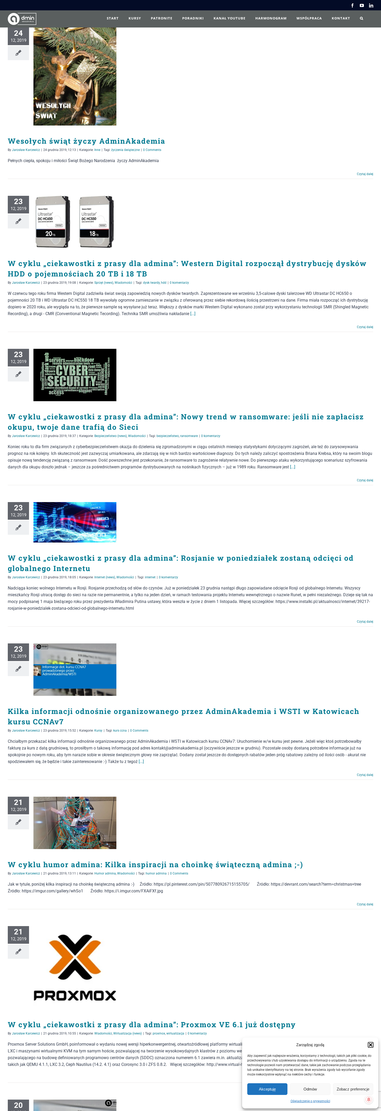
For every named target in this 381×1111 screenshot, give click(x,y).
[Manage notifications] (369, 1099)
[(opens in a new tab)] (74, 222)
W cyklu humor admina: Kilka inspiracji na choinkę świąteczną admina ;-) (67, 823)
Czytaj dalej (365, 174)
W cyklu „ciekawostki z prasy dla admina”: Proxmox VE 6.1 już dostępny (67, 968)
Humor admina (105, 873)
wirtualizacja (175, 1033)
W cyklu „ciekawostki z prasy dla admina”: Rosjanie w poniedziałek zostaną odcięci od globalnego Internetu (67, 522)
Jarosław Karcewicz (26, 150)
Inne (97, 150)
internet (150, 577)
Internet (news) (104, 577)
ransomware (189, 436)
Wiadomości (123, 282)
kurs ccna (120, 730)
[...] (192, 313)
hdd (163, 282)
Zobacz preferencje (353, 1089)
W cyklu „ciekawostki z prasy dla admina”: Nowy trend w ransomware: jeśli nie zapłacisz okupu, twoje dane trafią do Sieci (67, 375)
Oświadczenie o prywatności (310, 1101)
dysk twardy (151, 282)
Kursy (98, 730)
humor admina (156, 873)
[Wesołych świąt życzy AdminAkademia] (74, 76)
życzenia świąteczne (125, 150)
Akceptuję (267, 1089)
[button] (370, 1044)
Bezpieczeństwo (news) (110, 436)
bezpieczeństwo (168, 436)
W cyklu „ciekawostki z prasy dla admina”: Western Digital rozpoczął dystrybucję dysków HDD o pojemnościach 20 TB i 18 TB (67, 222)
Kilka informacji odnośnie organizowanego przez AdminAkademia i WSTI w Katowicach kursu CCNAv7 (67, 670)
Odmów (310, 1089)
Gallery (82, 76)
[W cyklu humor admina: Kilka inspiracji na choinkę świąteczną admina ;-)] (74, 823)
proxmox (159, 1033)
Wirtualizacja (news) (127, 1033)
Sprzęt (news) (103, 282)
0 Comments (152, 150)
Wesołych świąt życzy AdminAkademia (67, 76)
